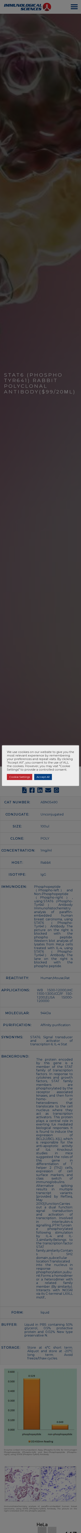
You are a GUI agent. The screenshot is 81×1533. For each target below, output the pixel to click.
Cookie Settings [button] (19, 776)
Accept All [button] (43, 776)
